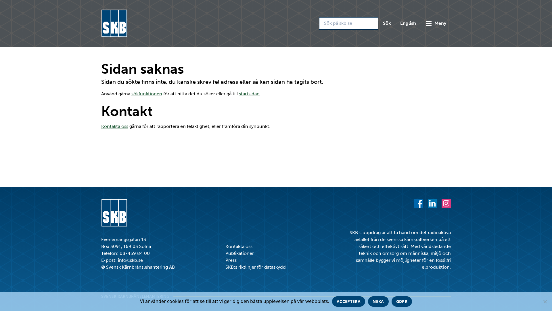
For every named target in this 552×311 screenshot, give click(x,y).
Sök (387, 23)
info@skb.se (130, 260)
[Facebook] (418, 203)
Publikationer (239, 253)
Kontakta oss (114, 126)
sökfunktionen (146, 93)
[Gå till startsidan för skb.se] (114, 23)
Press (231, 260)
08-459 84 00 (135, 253)
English (408, 23)
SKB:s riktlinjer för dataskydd (255, 267)
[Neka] (545, 301)
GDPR (401, 301)
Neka (378, 301)
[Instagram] (446, 203)
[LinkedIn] (432, 203)
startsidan (249, 93)
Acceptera (349, 301)
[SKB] (114, 213)
